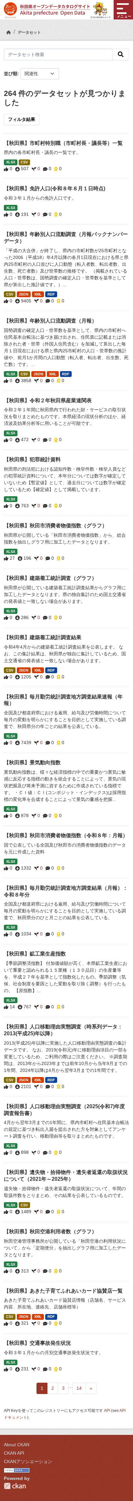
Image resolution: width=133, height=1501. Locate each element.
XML (38, 294)
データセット (29, 32)
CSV (24, 162)
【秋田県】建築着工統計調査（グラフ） (50, 578)
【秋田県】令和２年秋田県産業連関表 (48, 400)
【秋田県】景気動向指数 (32, 762)
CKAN (15, 1486)
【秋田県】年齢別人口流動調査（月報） (50, 320)
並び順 (10, 73)
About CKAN (16, 1444)
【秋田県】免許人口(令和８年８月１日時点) (54, 188)
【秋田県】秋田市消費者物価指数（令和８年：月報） (66, 835)
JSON (23, 294)
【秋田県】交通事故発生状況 (37, 1343)
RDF (51, 294)
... (71, 1386)
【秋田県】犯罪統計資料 (32, 459)
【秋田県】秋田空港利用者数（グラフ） (50, 1231)
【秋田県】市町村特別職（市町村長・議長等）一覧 (63, 143)
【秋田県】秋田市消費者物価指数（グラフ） (55, 525)
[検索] (120, 54)
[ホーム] (8, 32)
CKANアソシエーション (28, 1461)
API (107, 1410)
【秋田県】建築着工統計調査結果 (42, 637)
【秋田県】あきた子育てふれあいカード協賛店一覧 (63, 1291)
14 (79, 1388)
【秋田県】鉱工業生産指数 (35, 953)
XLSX (10, 162)
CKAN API (14, 1453)
